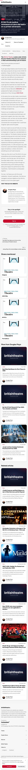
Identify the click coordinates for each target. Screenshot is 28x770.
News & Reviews (10, 13)
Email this (7, 46)
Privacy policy (15, 225)
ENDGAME (19, 89)
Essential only (21, 766)
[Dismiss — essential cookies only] (25, 760)
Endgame (4, 275)
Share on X (7, 42)
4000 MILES (19, 93)
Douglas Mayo (12, 189)
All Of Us (4, 317)
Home (2, 13)
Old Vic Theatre (8, 57)
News (16, 13)
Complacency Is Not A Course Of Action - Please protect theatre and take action (13, 686)
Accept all (9, 766)
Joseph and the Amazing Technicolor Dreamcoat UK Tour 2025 (13, 447)
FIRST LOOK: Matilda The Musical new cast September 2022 (13, 567)
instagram (4, 750)
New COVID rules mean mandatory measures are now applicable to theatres (12, 607)
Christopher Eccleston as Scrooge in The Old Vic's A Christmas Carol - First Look (14, 529)
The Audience (5, 338)
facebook (11, 750)
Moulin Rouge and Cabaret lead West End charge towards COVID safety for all (14, 646)
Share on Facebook (18, 42)
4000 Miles (5, 296)
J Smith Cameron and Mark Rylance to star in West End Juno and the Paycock (13, 491)
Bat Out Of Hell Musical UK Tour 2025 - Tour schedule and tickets (13, 408)
